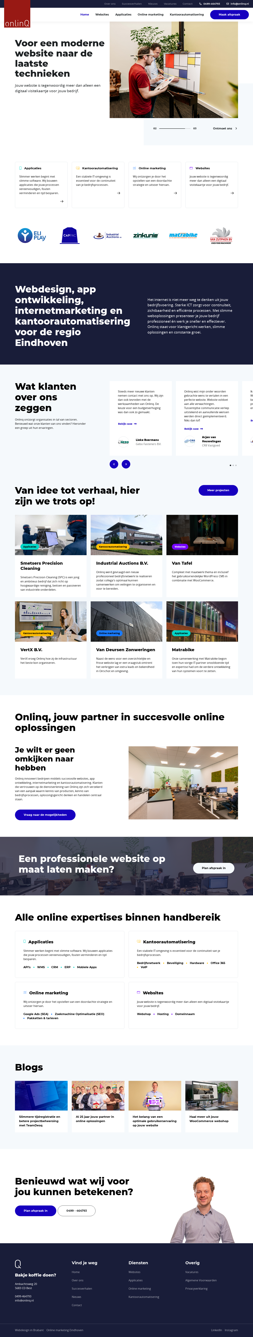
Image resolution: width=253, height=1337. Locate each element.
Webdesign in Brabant (29, 1330)
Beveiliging (175, 963)
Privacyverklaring (196, 1288)
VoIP (144, 967)
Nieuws (152, 3)
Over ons (109, 3)
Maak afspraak (229, 14)
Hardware (197, 963)
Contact (188, 3)
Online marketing (151, 14)
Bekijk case (125, 423)
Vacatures (170, 3)
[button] (114, 464)
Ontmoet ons (223, 128)
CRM (54, 967)
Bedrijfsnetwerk (148, 963)
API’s (27, 967)
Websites (102, 14)
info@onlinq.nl (240, 3)
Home (84, 14)
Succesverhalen (132, 3)
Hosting (163, 1014)
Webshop (144, 1014)
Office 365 (218, 963)
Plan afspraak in (214, 868)
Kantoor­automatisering (187, 14)
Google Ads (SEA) (35, 1014)
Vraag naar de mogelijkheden (45, 814)
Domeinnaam (185, 1014)
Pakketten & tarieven (42, 1018)
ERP (68, 967)
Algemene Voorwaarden (201, 1280)
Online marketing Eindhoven (64, 1330)
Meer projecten (218, 490)
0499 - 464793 (76, 1210)
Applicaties (123, 14)
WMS (41, 967)
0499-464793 (211, 3)
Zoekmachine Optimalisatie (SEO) (79, 1014)
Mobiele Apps (87, 967)
